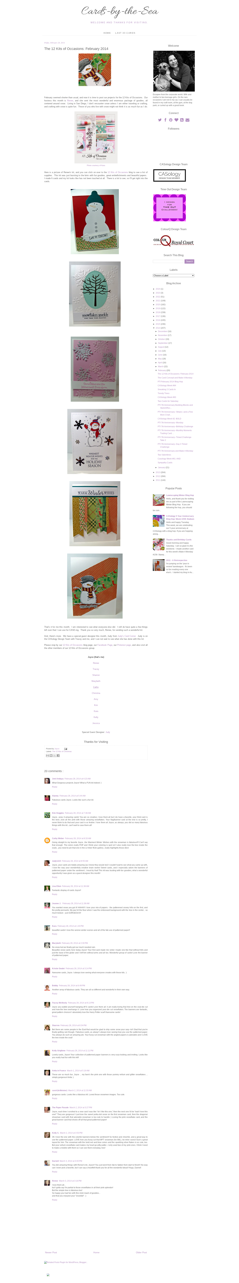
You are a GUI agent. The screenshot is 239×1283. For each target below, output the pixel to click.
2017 (158, 316)
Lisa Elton (56, 886)
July (160, 351)
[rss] (182, 121)
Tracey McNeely (59, 1003)
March (161, 366)
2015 (158, 324)
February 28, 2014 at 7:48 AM (78, 813)
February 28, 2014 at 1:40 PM (71, 926)
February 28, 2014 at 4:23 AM (78, 779)
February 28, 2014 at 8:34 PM (73, 1025)
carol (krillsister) (59, 1090)
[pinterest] (171, 121)
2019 (158, 308)
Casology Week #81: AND (169, 459)
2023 (158, 293)
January (162, 467)
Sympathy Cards (165, 462)
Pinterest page (124, 645)
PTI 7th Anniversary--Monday (170, 422)
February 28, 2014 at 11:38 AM (75, 886)
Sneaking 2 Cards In (167, 389)
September (163, 343)
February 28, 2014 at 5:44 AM (73, 796)
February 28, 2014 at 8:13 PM (81, 1003)
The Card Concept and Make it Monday (175, 378)
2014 (158, 328)
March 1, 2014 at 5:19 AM (78, 1070)
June (160, 355)
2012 (158, 476)
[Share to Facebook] (58, 755)
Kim (96, 705)
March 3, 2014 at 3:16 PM (70, 1181)
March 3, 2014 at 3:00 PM (71, 1161)
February (162, 370)
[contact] (187, 121)
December (163, 331)
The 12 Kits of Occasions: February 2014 (175, 374)
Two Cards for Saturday (168, 401)
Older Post (141, 1252)
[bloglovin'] (176, 121)
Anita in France (59, 1070)
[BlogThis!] (51, 755)
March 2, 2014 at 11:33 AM (80, 1090)
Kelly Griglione (59, 1050)
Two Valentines (164, 455)
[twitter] (160, 121)
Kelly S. (55, 1133)
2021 (158, 301)
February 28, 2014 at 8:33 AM (78, 838)
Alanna (55, 796)
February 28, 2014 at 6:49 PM (72, 985)
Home (107, 33)
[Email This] (47, 755)
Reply (54, 787)
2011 (158, 480)
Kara (96, 711)
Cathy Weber (58, 838)
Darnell (55, 1161)
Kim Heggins (58, 813)
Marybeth (96, 681)
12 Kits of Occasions (118, 172)
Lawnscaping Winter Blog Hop (180, 495)
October (162, 339)
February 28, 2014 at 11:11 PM (79, 1050)
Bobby (55, 985)
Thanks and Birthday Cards (179, 540)
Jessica (96, 723)
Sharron (96, 675)
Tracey (96, 669)
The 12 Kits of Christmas (62, 751)
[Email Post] (65, 749)
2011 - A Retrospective (176, 560)
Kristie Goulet (58, 968)
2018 (158, 312)
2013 (158, 472)
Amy (96, 699)
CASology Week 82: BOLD (169, 419)
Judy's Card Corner (127, 636)
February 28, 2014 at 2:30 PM (75, 943)
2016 (158, 320)
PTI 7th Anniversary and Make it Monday (175, 451)
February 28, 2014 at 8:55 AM (75, 861)
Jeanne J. (56, 903)
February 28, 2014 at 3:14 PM (79, 968)
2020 (158, 304)
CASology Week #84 (167, 385)
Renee (70, 100)
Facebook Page (104, 645)
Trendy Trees (163, 393)
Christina (96, 693)
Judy (108, 732)
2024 (158, 289)
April (160, 362)
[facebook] (165, 121)
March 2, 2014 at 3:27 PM (81, 1107)
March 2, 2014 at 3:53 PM (71, 1133)
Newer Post (51, 1252)
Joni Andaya (58, 779)
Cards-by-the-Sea (119, 11)
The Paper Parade (60, 1107)
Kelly (96, 717)
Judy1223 (56, 861)
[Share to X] (54, 755)
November (163, 335)
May (160, 359)
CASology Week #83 (167, 397)
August (161, 347)
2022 (158, 297)
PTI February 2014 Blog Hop (170, 382)
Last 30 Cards (125, 33)
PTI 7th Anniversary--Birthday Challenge (175, 426)
